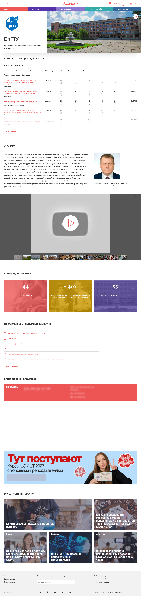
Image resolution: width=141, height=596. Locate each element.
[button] (135, 195)
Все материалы (9, 579)
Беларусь (116, 3)
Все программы (12, 131)
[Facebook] (46, 592)
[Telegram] (61, 592)
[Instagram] (68, 592)
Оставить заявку (102, 582)
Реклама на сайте (10, 582)
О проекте (7, 576)
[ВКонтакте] (38, 592)
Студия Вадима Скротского (112, 592)
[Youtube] (53, 592)
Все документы (12, 366)
